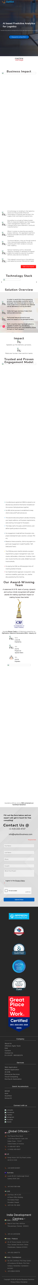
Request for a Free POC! (19, 37)
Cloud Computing (11, 1077)
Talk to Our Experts (28, 267)
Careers (8, 1050)
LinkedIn (9, 1110)
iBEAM (7, 1091)
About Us (8, 1043)
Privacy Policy (20, 881)
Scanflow (8, 1096)
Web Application (11, 1067)
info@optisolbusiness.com (20, 834)
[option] (19, 59)
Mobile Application (12, 1069)
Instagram (10, 1117)
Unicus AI (8, 1098)
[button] (1, 282)
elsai (6, 1093)
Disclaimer (24, 1282)
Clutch (9, 1122)
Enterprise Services (12, 1074)
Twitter (9, 1115)
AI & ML (8, 1072)
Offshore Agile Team (13, 1046)
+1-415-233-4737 (17, 829)
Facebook (10, 1112)
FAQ (6, 1048)
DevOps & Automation (13, 1079)
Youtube (9, 1119)
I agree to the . (15, 881)
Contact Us (9, 1053)
